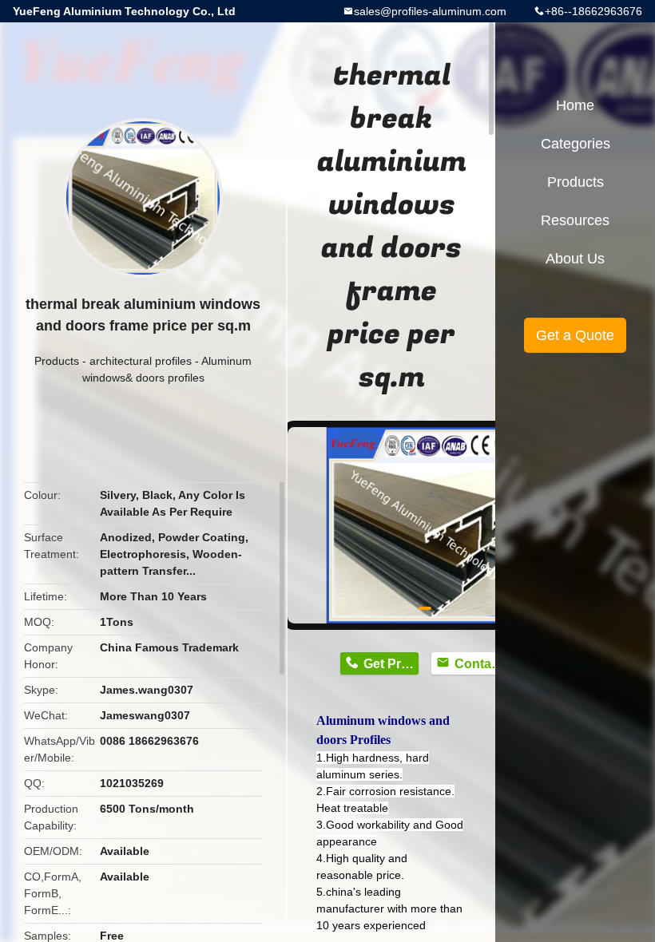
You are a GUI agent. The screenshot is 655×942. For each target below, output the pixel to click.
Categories (575, 144)
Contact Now (482, 664)
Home (575, 105)
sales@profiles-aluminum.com (430, 11)
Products (56, 360)
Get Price (391, 664)
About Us (575, 259)
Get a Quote (575, 335)
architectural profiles (140, 360)
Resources (575, 220)
